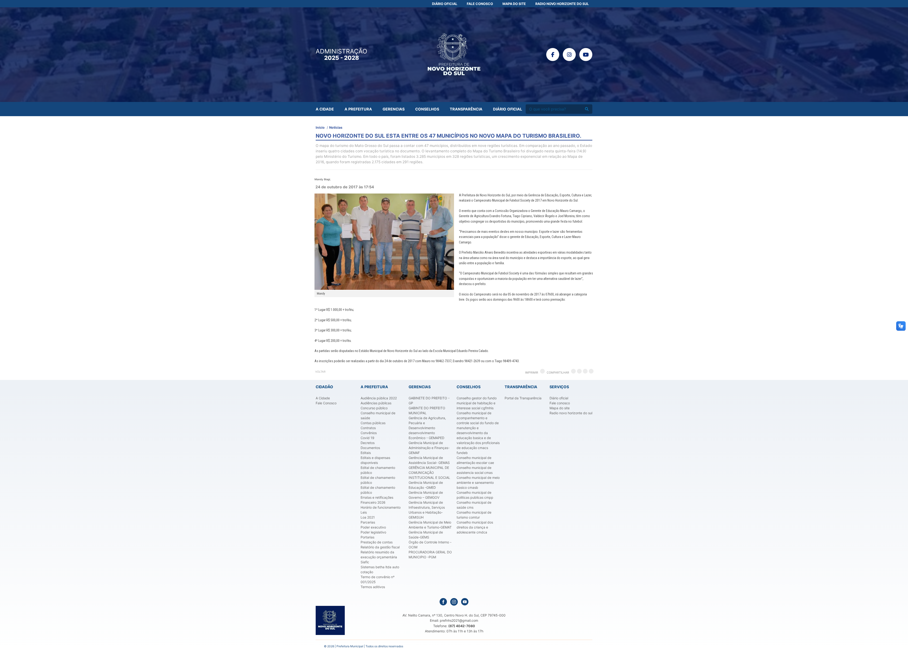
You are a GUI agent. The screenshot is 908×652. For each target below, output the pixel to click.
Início (320, 127)
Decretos (368, 443)
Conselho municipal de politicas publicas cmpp (475, 494)
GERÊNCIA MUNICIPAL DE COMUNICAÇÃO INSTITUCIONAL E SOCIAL (429, 473)
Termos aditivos (373, 587)
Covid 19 (367, 438)
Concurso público (374, 408)
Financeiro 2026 (373, 502)
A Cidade (325, 109)
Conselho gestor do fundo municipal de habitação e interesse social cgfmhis (477, 403)
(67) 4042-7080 (461, 626)
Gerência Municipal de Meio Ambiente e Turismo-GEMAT (430, 524)
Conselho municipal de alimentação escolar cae (475, 460)
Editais (366, 453)
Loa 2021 (368, 517)
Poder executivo (373, 527)
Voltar (320, 371)
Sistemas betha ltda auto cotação (380, 569)
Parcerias (368, 522)
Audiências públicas (376, 403)
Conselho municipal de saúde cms (474, 504)
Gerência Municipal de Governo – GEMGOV (426, 494)
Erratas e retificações (377, 497)
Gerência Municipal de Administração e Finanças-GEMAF (429, 448)
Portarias (367, 537)
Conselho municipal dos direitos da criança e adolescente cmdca (475, 527)
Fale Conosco (480, 4)
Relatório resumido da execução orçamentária (379, 554)
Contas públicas (373, 423)
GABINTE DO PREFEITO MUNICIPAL (427, 410)
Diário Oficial (444, 4)
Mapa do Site (514, 4)
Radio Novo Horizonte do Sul (562, 4)
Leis (364, 512)
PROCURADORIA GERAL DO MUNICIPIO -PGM (430, 554)
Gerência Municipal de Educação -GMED (426, 484)
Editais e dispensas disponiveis (375, 460)
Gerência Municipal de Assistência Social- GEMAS (429, 460)
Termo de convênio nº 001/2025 (377, 579)
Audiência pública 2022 (379, 398)
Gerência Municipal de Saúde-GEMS (426, 534)
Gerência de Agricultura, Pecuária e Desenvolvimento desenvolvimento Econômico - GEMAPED (427, 428)
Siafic (365, 562)
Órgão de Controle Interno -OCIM (430, 544)
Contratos (368, 428)
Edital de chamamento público (378, 470)
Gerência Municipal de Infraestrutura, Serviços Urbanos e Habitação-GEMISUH (427, 509)
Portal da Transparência (523, 398)
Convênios (369, 433)
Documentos (370, 448)
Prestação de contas (377, 542)
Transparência (466, 109)
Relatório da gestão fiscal (380, 547)
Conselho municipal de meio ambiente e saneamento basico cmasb (478, 482)
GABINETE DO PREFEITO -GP (429, 400)
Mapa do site (560, 408)
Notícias (335, 127)
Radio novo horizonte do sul (571, 413)
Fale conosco (560, 403)
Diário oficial (559, 398)
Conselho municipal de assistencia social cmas (475, 470)
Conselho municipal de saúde (378, 415)
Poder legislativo (373, 532)
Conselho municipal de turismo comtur (474, 514)
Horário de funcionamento (381, 507)
